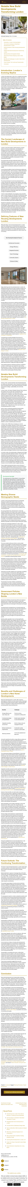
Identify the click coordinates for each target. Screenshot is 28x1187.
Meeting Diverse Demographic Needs (12, 53)
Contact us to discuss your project (14, 1092)
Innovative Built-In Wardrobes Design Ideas (16, 1125)
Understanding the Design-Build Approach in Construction (21, 1104)
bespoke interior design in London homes (13, 766)
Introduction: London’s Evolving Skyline (12, 42)
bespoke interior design (11, 1009)
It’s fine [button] (10, 1184)
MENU (5, 2)
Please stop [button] (17, 1184)
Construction (8, 1085)
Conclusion (6, 64)
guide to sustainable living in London (12, 750)
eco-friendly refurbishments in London (14, 317)
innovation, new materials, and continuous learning (12, 1047)
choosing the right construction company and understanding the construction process (14, 555)
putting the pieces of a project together (9, 905)
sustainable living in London (8, 931)
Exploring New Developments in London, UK (16, 1139)
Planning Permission (18, 1085)
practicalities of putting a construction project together (13, 537)
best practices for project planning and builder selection (13, 789)
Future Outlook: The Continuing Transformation (14, 62)
